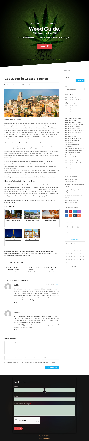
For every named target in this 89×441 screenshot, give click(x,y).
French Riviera (43, 123)
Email (16, 396)
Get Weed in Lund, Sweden (73, 122)
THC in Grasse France (28, 253)
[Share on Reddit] (70, 215)
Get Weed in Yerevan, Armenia (74, 124)
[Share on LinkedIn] (75, 211)
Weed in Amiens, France (50, 268)
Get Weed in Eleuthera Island (73, 138)
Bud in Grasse (12, 250)
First (15, 392)
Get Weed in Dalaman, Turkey (73, 171)
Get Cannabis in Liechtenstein (73, 150)
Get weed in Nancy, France (32, 268)
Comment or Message (22, 404)
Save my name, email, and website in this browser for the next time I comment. (31, 362)
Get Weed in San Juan (71, 112)
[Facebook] (72, 227)
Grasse (15, 85)
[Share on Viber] (79, 211)
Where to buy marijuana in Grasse (19, 255)
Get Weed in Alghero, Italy (72, 128)
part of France (28, 191)
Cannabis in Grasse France (24, 250)
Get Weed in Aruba (70, 120)
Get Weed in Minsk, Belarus (73, 97)
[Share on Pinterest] (70, 211)
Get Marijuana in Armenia (72, 126)
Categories (68, 86)
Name (16, 386)
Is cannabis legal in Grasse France (43, 251)
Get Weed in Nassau (70, 136)
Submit (18, 428)
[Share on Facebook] (66, 211)
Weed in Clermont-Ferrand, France (13, 268)
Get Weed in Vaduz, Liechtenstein (74, 148)
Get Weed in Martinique (72, 106)
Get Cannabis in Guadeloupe (73, 104)
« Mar (74, 266)
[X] (67, 227)
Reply (57, 284)
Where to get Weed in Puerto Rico (74, 114)
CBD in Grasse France (38, 250)
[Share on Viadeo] (79, 215)
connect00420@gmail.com (31, 300)
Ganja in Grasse (50, 250)
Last (46, 392)
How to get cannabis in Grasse (24, 251)
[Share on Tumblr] (75, 215)
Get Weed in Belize (70, 116)
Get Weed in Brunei (70, 169)
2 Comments (26, 85)
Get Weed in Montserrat (72, 108)
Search (67, 77)
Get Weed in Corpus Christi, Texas (74, 130)
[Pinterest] (67, 232)
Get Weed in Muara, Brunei (73, 161)
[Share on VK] (66, 215)
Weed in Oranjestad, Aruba (73, 118)
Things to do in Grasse (41, 253)
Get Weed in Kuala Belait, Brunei (74, 163)
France (9, 85)
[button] (66, 69)
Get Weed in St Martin (71, 110)
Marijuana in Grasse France (12, 253)
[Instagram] (78, 227)
